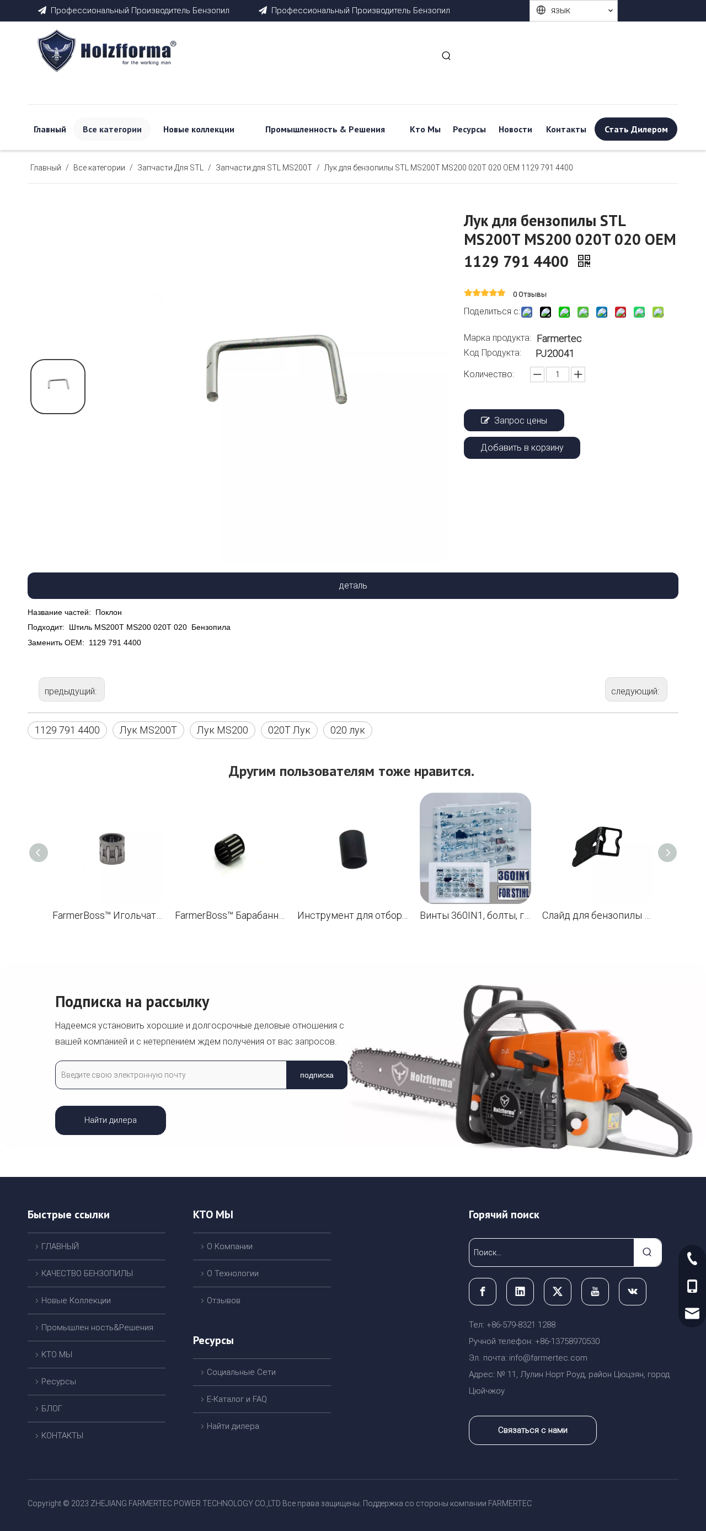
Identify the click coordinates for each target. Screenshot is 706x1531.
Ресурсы (58, 1382)
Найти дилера (110, 1120)
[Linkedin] (520, 1291)
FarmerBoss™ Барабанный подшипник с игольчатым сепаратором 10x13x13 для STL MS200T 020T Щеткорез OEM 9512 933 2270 (230, 915)
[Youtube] (595, 1291)
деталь (353, 585)
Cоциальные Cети (241, 1372)
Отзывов (223, 1300)
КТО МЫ (56, 1354)
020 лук (347, 730)
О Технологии (233, 1273)
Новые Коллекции (76, 1300)
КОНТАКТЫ (62, 1436)
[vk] (632, 1291)
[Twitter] (557, 1291)
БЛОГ (51, 1409)
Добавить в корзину (522, 447)
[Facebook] (482, 1291)
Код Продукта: (492, 352)
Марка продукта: (497, 338)
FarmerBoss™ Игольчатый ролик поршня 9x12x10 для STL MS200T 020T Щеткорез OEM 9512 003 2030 (108, 915)
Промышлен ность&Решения (97, 1327)
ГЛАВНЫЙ (60, 1246)
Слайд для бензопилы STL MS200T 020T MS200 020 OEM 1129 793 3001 (598, 915)
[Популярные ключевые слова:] (447, 57)
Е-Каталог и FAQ (237, 1399)
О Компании (230, 1246)
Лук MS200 (222, 730)
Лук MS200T (148, 730)
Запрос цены (520, 420)
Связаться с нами (533, 1430)
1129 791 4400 (67, 730)
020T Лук (289, 730)
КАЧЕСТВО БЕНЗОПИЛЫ (87, 1273)
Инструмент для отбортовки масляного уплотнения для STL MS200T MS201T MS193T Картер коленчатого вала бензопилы (353, 915)
